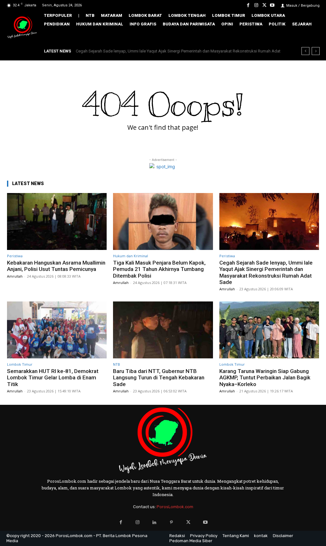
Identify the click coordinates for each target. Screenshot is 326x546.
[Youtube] (272, 5)
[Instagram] (256, 5)
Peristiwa (15, 256)
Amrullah (15, 276)
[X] (264, 5)
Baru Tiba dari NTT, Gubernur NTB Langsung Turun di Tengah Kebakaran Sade (158, 377)
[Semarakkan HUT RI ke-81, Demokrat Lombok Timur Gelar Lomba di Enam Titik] (57, 329)
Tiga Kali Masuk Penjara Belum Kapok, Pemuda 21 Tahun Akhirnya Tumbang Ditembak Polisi (159, 269)
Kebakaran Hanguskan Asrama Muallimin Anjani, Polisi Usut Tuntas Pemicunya (56, 265)
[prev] (305, 51)
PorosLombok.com (175, 506)
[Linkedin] (154, 522)
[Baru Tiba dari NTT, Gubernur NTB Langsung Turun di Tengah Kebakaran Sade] (163, 329)
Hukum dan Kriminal (130, 256)
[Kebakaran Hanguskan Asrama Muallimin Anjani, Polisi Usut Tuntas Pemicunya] (57, 221)
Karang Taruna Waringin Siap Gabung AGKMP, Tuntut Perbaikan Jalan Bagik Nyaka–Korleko (264, 377)
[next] (316, 51)
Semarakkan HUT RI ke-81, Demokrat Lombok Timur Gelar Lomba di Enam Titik (148, 51)
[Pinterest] (171, 522)
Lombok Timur (19, 364)
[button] (311, 36)
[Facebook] (248, 5)
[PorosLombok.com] (22, 28)
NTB (116, 364)
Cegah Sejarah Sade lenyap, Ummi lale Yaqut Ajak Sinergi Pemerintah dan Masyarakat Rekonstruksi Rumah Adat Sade (266, 272)
